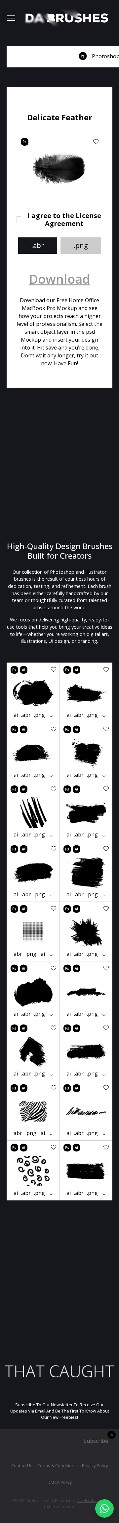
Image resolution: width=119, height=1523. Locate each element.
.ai (15, 714)
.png (81, 245)
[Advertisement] (59, 464)
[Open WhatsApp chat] (104, 1508)
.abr (37, 245)
